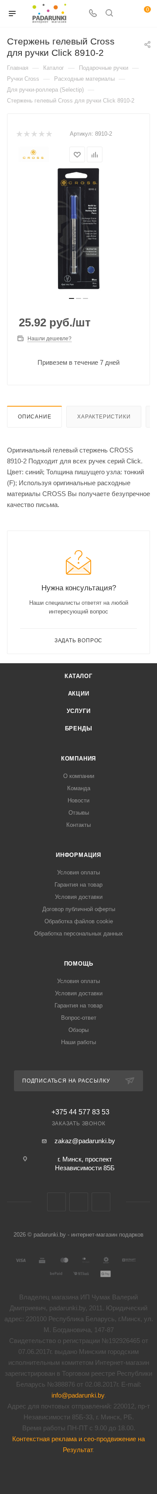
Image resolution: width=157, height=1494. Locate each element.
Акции (78, 693)
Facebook (78, 1201)
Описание (34, 417)
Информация (78, 855)
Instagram (101, 1201)
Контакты (78, 825)
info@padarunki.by (77, 1395)
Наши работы (78, 1042)
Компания (78, 758)
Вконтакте (56, 1201)
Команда (78, 788)
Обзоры (78, 1030)
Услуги (79, 711)
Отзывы (78, 812)
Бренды (78, 728)
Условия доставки (78, 897)
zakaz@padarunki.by (85, 1140)
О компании (78, 776)
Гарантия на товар (78, 884)
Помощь (78, 963)
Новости (78, 800)
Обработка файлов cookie (78, 921)
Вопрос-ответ (78, 1017)
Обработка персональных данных (78, 933)
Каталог (78, 676)
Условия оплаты (78, 872)
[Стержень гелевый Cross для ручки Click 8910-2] (78, 228)
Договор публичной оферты (78, 909)
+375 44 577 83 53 (80, 1112)
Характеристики (103, 417)
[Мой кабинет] (126, 13)
